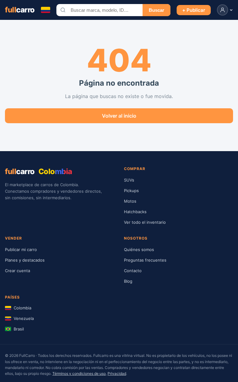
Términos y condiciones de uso (79, 373)
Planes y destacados (25, 260)
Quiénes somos (139, 249)
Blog (128, 281)
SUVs (129, 180)
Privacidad (117, 373)
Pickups (131, 190)
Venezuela (24, 318)
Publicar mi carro (21, 249)
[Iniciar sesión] (225, 10)
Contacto (133, 270)
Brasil (19, 328)
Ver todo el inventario (145, 222)
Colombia (22, 307)
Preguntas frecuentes (145, 260)
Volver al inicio (119, 116)
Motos (130, 201)
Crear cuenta (17, 270)
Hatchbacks (135, 211)
